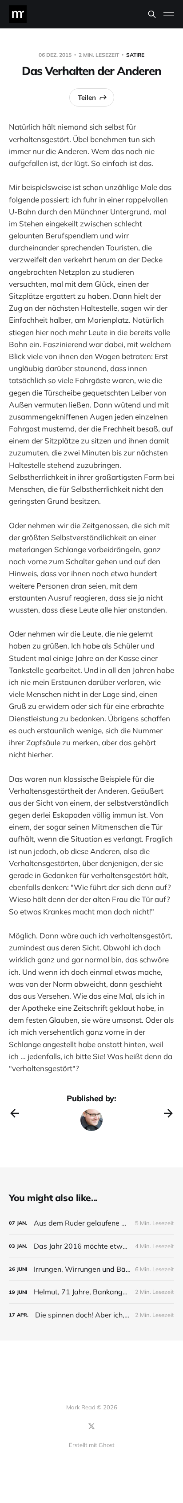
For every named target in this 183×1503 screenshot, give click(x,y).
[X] (91, 1426)
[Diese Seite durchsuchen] (152, 14)
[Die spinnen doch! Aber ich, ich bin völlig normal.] (91, 1315)
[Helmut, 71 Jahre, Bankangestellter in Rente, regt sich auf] (91, 1292)
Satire (135, 54)
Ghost (107, 1444)
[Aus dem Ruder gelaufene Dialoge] (91, 1223)
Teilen (87, 97)
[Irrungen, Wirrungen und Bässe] (91, 1269)
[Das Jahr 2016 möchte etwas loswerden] (91, 1246)
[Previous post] (14, 1113)
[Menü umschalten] (168, 14)
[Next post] (168, 1113)
